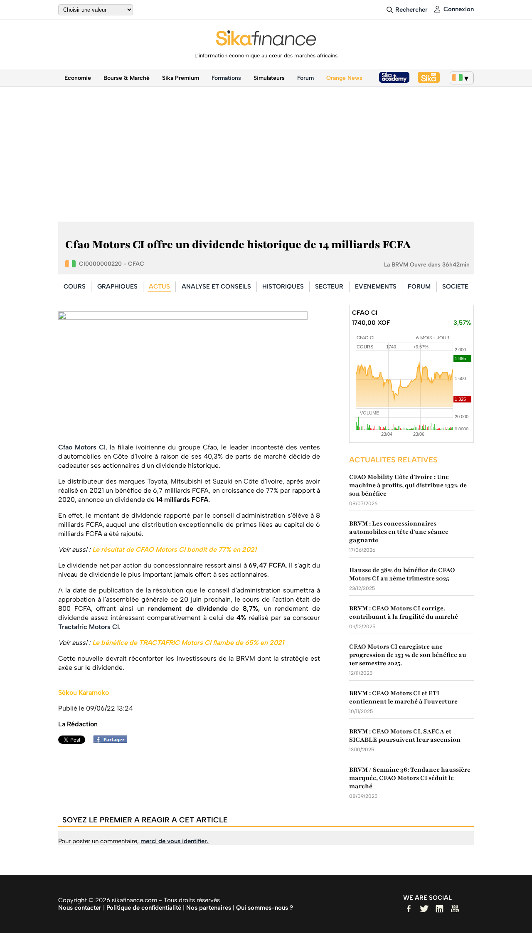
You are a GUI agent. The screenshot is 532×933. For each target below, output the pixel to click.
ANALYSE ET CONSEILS (216, 286)
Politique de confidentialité (143, 907)
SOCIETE (455, 286)
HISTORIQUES (283, 286)
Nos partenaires (208, 907)
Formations (226, 77)
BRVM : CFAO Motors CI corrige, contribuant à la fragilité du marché (403, 612)
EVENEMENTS (376, 286)
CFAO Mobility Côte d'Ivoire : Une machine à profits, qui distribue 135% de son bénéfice (408, 485)
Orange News (344, 77)
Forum (305, 77)
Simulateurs (269, 77)
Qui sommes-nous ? (264, 907)
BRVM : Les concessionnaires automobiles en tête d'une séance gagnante (398, 531)
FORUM (419, 286)
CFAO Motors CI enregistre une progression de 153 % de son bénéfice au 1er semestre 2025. (407, 654)
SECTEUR (329, 286)
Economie (77, 77)
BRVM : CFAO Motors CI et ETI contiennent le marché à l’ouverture (403, 697)
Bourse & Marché (126, 77)
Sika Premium (180, 77)
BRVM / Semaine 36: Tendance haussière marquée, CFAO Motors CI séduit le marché (409, 777)
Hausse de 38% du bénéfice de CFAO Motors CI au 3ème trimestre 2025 (402, 574)
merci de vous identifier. (174, 841)
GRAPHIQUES (117, 286)
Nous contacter (79, 907)
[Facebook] (112, 741)
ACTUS (159, 286)
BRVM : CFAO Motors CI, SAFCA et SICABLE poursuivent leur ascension (405, 735)
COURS (75, 286)
